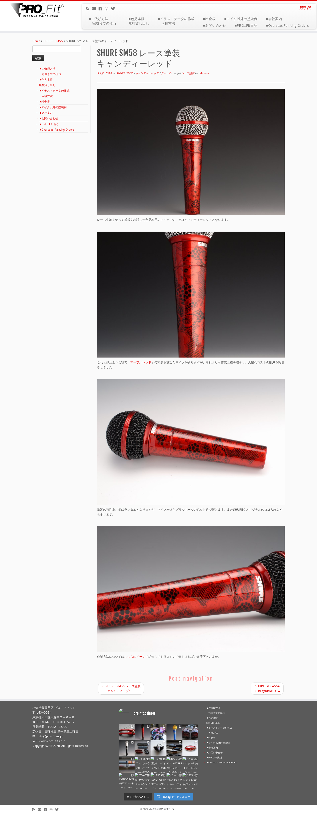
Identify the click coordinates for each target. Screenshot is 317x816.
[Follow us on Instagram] (108, 8)
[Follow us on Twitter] (114, 8)
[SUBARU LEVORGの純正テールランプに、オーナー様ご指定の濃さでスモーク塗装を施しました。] (158, 781)
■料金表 (209, 18)
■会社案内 (274, 18)
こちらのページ (134, 656)
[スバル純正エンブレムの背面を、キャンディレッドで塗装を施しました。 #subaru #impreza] (190, 748)
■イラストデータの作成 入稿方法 (176, 21)
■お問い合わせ (214, 25)
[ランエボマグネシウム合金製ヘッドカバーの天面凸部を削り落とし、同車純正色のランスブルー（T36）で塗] (143, 765)
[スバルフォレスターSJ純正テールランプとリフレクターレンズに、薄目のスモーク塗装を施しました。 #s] (190, 765)
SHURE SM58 (53, 41)
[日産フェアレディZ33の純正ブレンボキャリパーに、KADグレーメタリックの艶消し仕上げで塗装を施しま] (190, 781)
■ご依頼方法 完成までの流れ (104, 21)
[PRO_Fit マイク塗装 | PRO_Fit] (36, 10)
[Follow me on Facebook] (102, 8)
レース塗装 (188, 73)
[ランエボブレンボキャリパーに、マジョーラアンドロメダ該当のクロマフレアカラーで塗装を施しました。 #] (158, 732)
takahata (203, 73)
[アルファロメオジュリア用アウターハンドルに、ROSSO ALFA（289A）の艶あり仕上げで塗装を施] (127, 732)
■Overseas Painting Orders (287, 25)
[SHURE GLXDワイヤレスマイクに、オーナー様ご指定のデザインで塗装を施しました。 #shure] (127, 748)
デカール (166, 73)
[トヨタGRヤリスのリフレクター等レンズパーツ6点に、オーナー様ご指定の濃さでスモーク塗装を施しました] (143, 748)
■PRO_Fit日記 (246, 25)
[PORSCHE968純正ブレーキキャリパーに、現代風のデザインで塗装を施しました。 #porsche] (127, 781)
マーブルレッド (140, 362)
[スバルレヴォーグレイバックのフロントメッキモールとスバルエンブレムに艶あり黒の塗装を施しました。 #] (174, 748)
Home (36, 41)
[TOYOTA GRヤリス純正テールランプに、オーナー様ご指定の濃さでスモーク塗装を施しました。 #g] (143, 781)
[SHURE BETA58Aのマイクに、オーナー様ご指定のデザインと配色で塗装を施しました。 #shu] (174, 732)
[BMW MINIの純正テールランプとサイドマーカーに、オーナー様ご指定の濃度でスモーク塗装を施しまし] (190, 732)
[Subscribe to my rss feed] (89, 8)
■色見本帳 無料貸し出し (139, 21)
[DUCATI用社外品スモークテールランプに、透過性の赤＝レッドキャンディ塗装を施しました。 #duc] (158, 748)
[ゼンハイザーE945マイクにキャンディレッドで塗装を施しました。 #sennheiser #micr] (174, 781)
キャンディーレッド (147, 73)
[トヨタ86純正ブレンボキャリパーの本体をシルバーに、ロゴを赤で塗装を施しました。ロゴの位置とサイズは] (158, 765)
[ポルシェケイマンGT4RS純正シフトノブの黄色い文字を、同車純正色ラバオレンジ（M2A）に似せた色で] (174, 765)
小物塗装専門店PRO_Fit (162, 809)
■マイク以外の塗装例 (240, 18)
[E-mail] (95, 8)
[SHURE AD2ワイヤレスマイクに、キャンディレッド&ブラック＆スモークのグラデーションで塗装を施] (143, 732)
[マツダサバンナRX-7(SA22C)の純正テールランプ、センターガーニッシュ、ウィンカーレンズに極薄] (127, 765)
